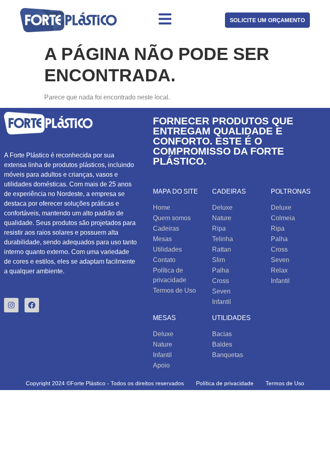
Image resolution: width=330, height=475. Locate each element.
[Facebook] (32, 305)
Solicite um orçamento (267, 20)
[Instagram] (11, 305)
